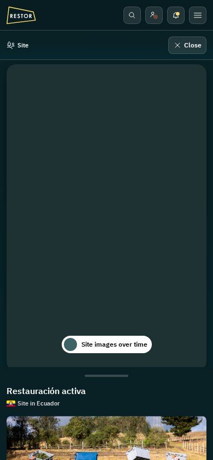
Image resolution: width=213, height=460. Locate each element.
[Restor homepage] (21, 15)
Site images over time (114, 344)
